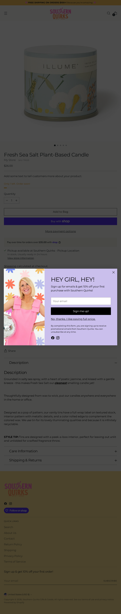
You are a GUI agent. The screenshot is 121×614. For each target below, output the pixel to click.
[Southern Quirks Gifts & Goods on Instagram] (58, 338)
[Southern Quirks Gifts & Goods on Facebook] (53, 338)
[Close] (113, 272)
